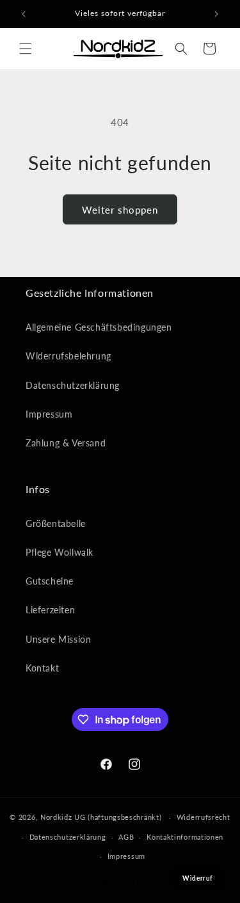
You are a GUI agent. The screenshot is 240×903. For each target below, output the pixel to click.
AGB (126, 837)
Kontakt (42, 668)
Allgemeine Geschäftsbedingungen (99, 327)
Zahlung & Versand (66, 442)
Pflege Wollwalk (59, 552)
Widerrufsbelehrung (68, 355)
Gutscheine (50, 581)
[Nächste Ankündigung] (216, 14)
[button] (26, 49)
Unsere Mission (58, 639)
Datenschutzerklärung (73, 385)
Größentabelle (56, 523)
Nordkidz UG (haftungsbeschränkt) (100, 817)
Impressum (49, 414)
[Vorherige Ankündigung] (24, 14)
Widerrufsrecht (203, 817)
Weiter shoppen (120, 210)
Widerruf (120, 882)
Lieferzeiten (50, 609)
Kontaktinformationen (185, 837)
